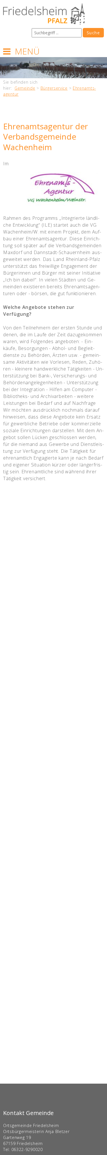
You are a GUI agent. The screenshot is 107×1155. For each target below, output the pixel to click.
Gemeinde (25, 88)
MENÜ (27, 51)
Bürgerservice (54, 88)
